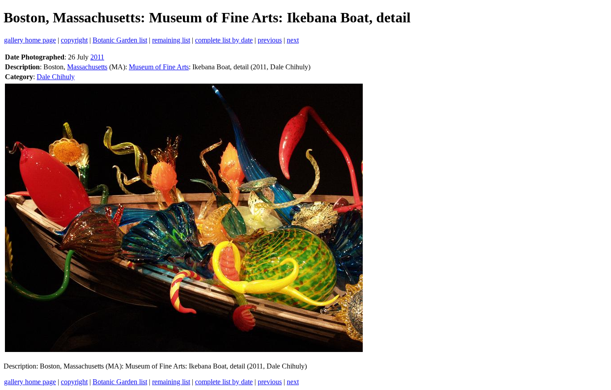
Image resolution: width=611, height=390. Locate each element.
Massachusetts (87, 67)
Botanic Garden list (120, 40)
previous (270, 40)
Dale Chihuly (56, 77)
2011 (97, 57)
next (293, 40)
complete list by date (224, 40)
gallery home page (30, 40)
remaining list (171, 40)
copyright (74, 40)
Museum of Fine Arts (159, 67)
